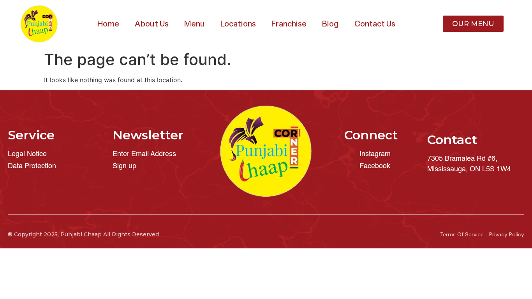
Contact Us (374, 23)
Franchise (289, 23)
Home (108, 23)
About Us (152, 23)
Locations (238, 23)
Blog (330, 23)
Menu (194, 23)
